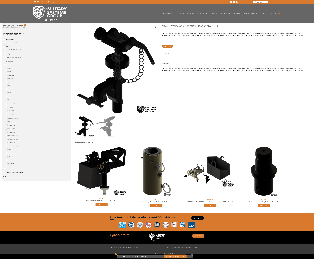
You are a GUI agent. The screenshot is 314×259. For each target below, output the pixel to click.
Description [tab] (165, 64)
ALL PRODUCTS (168, 13)
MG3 (9, 99)
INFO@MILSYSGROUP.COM (119, 234)
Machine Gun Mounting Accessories (16, 104)
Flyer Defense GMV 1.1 (13, 146)
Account (271, 13)
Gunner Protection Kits (11, 42)
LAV (9, 156)
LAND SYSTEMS (179, 13)
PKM (9, 89)
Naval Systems (9, 54)
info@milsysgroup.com (53, 2)
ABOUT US (254, 13)
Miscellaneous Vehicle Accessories (14, 172)
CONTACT (263, 13)
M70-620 (155, 199)
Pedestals (10, 107)
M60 (9, 85)
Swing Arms (11, 110)
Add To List (167, 46)
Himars (10, 153)
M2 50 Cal (10, 78)
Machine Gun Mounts (12, 65)
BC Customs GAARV (13, 139)
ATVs (9, 122)
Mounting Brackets (12, 114)
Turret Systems (9, 39)
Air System (8, 46)
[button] (248, 13)
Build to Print (226, 13)
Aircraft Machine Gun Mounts (14, 49)
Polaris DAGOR (12, 128)
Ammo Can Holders (11, 169)
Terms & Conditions (240, 13)
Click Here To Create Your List (175, 256)
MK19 (9, 92)
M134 (9, 71)
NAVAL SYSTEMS (202, 13)
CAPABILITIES (214, 13)
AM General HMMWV (13, 135)
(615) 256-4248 (38, 2)
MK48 (9, 96)
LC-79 (9, 160)
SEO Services (173, 254)
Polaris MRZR (11, 132)
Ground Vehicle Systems (13, 118)
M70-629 (263, 199)
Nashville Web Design (161, 254)
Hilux (9, 149)
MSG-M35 (210, 199)
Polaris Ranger (11, 125)
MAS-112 (101, 198)
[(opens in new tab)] (191, 224)
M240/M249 (11, 75)
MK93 (9, 68)
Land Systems (9, 61)
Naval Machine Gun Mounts (14, 57)
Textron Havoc (11, 163)
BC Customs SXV (12, 142)
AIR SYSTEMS (191, 13)
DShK (9, 82)
